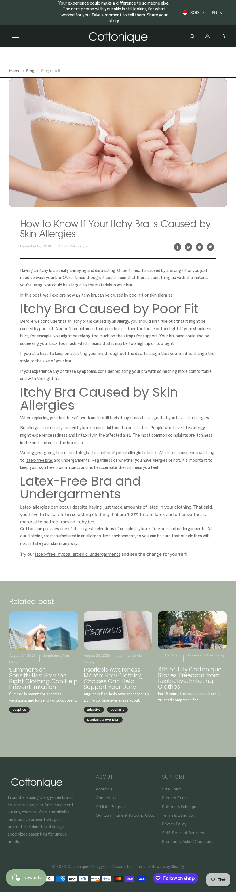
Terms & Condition (178, 815)
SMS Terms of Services (183, 832)
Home (14, 70)
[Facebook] (177, 247)
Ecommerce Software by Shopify (155, 867)
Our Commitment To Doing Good (125, 815)
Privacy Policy (174, 824)
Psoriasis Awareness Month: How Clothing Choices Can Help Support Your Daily (113, 678)
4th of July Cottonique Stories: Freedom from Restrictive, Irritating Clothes (190, 677)
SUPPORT (173, 777)
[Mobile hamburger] (15, 36)
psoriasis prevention (103, 719)
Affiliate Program (111, 806)
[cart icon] (223, 36)
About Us (104, 789)
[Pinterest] (199, 247)
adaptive (19, 710)
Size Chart (171, 789)
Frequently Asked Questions (187, 841)
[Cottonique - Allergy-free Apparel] (118, 36)
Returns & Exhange (179, 806)
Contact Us (106, 797)
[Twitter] (188, 247)
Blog (30, 70)
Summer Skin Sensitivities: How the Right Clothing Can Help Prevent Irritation (43, 678)
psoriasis (117, 710)
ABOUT (104, 777)
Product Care (174, 797)
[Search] (192, 36)
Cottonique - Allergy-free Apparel (96, 867)
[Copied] (210, 247)
